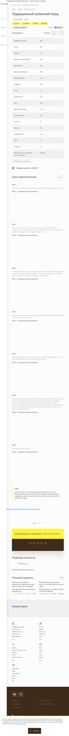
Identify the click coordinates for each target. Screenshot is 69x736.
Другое (13, 678)
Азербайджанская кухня (18, 627)
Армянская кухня (16, 636)
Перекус (41, 657)
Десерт (14, 675)
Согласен (36, 731)
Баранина (14, 647)
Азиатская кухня (16, 629)
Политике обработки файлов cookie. (18, 723)
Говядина (14, 652)
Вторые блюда (15, 668)
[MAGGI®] (3, 5)
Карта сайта (17, 707)
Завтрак (41, 650)
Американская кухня (17, 631)
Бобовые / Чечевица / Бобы (19, 650)
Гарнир (13, 671)
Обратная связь (45, 700)
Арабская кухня (16, 634)
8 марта (41, 627)
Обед (20, 9)
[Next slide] (62, 557)
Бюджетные (42, 634)
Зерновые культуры (17, 657)
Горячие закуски (16, 673)
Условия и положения (47, 704)
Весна (40, 636)
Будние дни (42, 631)
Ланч (14, 9)
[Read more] (23, 566)
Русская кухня (29, 9)
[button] (32, 523)
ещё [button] (13, 639)
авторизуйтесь (36, 534)
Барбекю (41, 629)
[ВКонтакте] (56, 28)
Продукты (3, 27)
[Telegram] (58, 28)
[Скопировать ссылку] (63, 28)
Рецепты (3, 18)
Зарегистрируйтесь (21, 534)
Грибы (13, 655)
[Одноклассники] (60, 28)
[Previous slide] (59, 557)
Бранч (40, 647)
